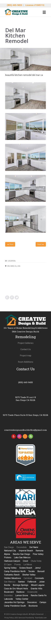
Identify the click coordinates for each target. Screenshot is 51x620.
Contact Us (25, 349)
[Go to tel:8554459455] (25, 379)
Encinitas (8, 595)
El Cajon (8, 564)
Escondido (22, 547)
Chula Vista (36, 561)
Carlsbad (28, 578)
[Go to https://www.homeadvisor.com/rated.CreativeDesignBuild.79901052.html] (25, 437)
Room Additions (25, 362)
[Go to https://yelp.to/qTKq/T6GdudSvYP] (13, 436)
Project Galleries (25, 343)
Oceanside (32, 592)
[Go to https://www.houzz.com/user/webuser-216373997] (30, 436)
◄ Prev (10, 244)
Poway (17, 564)
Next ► (40, 244)
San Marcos (9, 581)
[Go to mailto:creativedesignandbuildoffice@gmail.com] (25, 426)
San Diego (9, 547)
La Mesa (28, 564)
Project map (25, 355)
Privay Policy (9, 618)
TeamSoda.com (41, 618)
